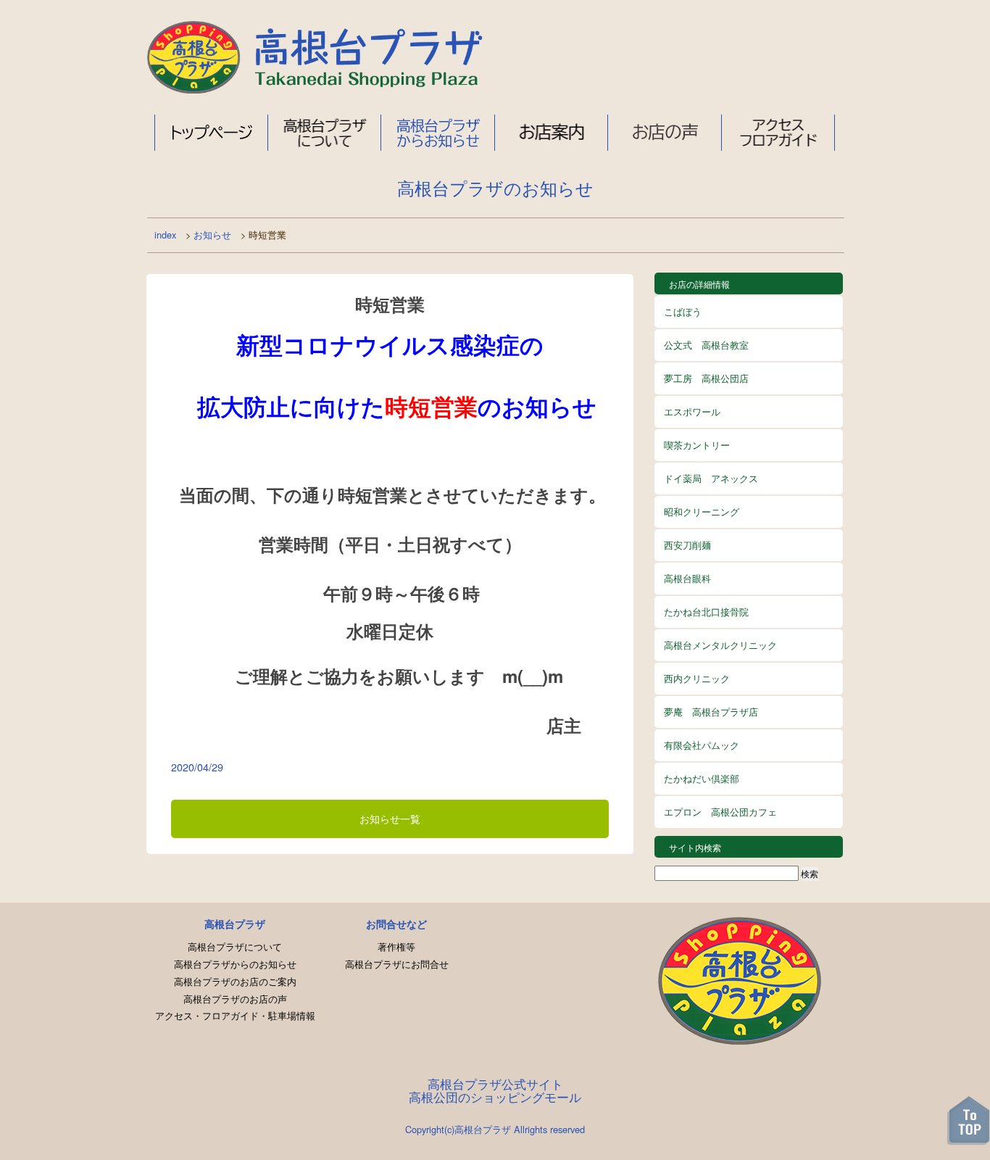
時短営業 (390, 303)
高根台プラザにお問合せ (397, 964)
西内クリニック (697, 678)
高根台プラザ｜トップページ (210, 133)
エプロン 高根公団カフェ (720, 812)
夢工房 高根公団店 (706, 378)
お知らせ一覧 (389, 818)
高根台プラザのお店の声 (235, 999)
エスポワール (692, 411)
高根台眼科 (687, 578)
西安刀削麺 (687, 545)
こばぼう (683, 311)
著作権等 (396, 946)
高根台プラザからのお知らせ (235, 964)
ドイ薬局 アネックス (711, 478)
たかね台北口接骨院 (706, 611)
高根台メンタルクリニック (720, 645)
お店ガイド (551, 133)
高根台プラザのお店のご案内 (235, 981)
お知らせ (212, 234)
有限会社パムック (701, 745)
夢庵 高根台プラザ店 (711, 711)
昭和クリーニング (701, 511)
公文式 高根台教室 (706, 345)
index (165, 234)
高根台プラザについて (324, 133)
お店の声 (664, 133)
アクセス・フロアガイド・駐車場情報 (235, 1015)
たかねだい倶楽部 (701, 778)
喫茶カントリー (697, 445)
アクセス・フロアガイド (778, 133)
